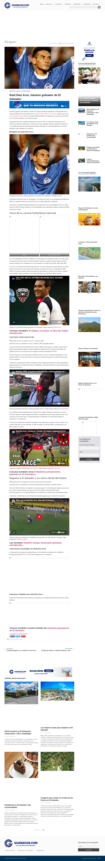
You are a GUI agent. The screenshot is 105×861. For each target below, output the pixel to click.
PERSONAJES (26, 91)
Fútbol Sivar (57, 327)
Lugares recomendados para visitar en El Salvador (93, 161)
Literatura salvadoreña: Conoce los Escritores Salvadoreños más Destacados (89, 312)
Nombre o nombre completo (86, 445)
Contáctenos (40, 850)
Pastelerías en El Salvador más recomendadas (92, 135)
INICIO (42, 4)
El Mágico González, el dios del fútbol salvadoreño (38, 332)
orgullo (72, 43)
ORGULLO (49, 4)
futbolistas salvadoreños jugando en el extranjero (34, 473)
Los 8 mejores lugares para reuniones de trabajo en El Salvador (89, 100)
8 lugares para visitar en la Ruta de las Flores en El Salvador (93, 149)
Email (80, 452)
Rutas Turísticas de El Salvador (88, 348)
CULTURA (58, 4)
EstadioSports (64, 409)
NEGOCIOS (77, 4)
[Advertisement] (52, 23)
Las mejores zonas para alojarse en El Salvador (92, 123)
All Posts (10, 43)
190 (43, 830)
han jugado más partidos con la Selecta (44, 114)
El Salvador (68, 43)
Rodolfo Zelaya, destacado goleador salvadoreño (35, 544)
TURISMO (67, 4)
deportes (63, 43)
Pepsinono (57, 468)
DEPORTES (87, 4)
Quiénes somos (10, 850)
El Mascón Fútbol (21, 539)
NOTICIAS (95, 4)
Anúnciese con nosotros (25, 850)
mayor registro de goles (16, 116)
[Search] (99, 7)
